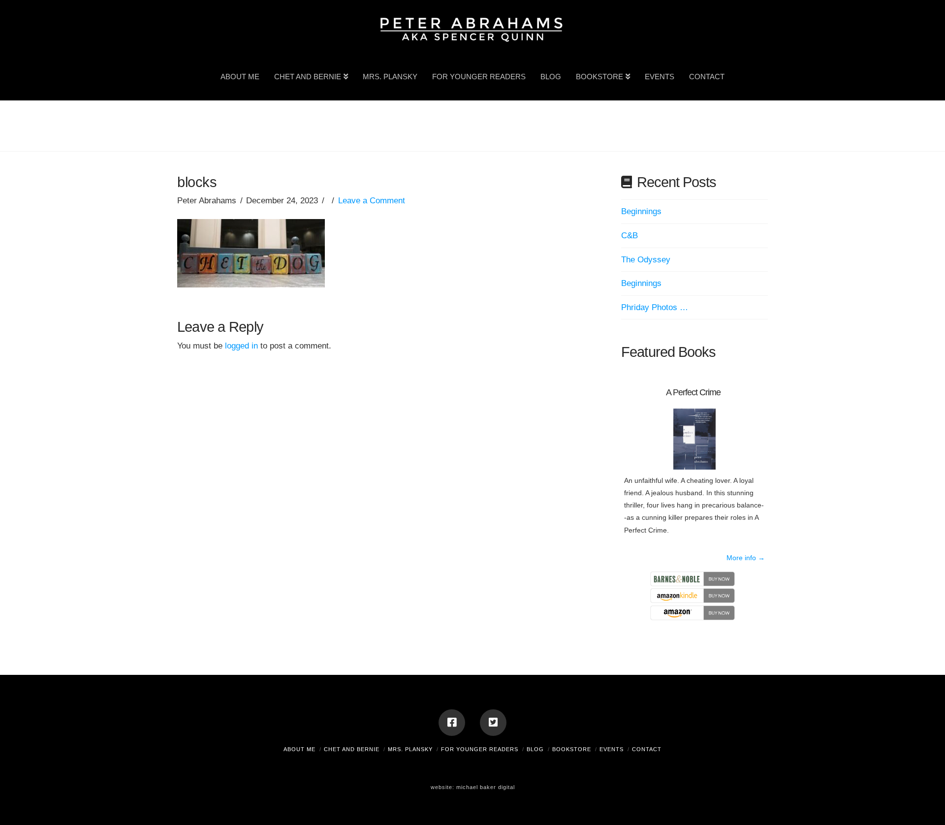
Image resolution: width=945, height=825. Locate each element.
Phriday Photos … (654, 307)
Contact (647, 749)
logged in (241, 345)
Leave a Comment (371, 200)
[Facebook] (452, 722)
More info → (745, 558)
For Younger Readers (479, 749)
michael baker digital (485, 787)
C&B (629, 235)
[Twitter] (493, 722)
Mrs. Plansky (410, 749)
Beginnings (641, 211)
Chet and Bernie (351, 749)
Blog (535, 749)
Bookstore (571, 749)
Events (611, 749)
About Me (299, 749)
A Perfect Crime (693, 392)
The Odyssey (645, 259)
